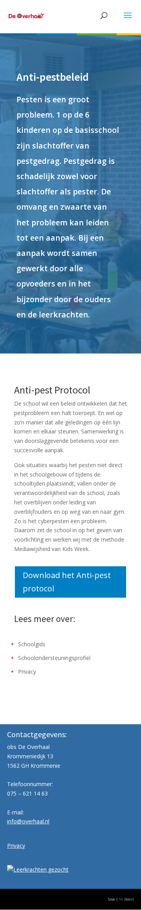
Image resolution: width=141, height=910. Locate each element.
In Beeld (126, 899)
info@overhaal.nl (28, 821)
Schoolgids (31, 644)
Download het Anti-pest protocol (67, 582)
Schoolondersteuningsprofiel (54, 658)
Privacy (27, 671)
